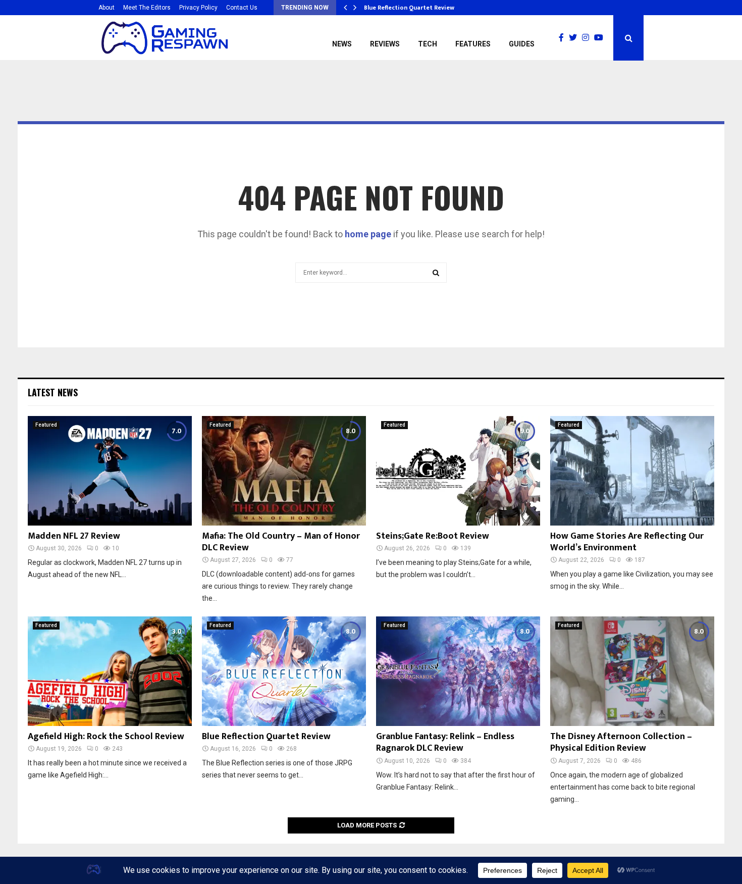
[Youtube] (601, 38)
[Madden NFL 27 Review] (110, 471)
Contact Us (241, 7)
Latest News (53, 392)
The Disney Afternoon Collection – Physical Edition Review (621, 742)
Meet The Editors (147, 7)
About (106, 7)
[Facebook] (564, 38)
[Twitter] (575, 38)
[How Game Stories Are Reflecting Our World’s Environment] (632, 471)
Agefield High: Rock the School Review (106, 736)
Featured (46, 425)
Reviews (385, 44)
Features (473, 44)
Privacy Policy (198, 7)
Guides (522, 44)
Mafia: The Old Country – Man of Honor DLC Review (281, 542)
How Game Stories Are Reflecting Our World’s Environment (627, 542)
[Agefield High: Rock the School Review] (110, 671)
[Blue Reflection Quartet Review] (284, 671)
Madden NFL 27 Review (74, 536)
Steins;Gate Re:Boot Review (432, 536)
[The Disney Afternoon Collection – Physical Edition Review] (632, 671)
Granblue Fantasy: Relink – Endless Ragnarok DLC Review (445, 742)
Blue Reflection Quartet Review (409, 8)
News (342, 44)
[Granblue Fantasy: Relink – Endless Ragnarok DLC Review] (458, 671)
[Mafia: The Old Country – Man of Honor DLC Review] (284, 471)
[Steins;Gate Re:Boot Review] (458, 471)
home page (368, 234)
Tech (427, 44)
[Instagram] (588, 38)
